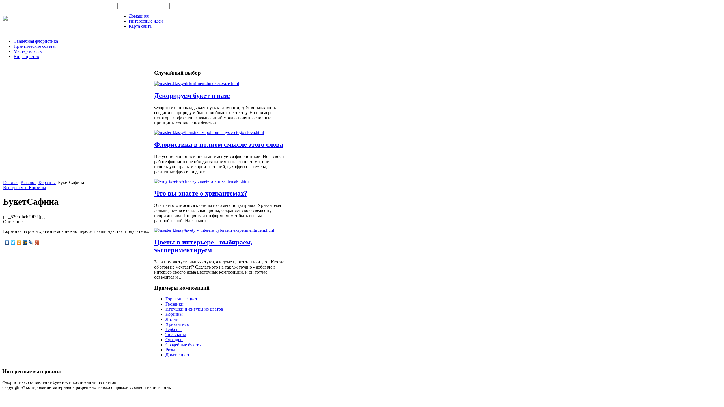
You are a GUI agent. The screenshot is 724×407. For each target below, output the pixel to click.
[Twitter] (13, 242)
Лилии (171, 319)
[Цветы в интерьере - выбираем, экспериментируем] (214, 230)
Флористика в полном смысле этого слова (218, 144)
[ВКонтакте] (7, 242)
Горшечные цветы (183, 298)
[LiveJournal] (31, 242)
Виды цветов (26, 56)
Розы (170, 349)
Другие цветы (179, 354)
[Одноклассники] (19, 242)
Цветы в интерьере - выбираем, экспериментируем (203, 246)
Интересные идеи (146, 21)
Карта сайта (140, 26)
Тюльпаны (175, 334)
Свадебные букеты (183, 344)
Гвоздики (174, 304)
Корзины (47, 182)
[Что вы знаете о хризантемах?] (202, 181)
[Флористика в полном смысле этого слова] (209, 132)
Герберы (173, 329)
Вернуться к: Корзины (24, 187)
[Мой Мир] (25, 242)
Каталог (28, 182)
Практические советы (35, 46)
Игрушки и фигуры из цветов (194, 309)
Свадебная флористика (36, 41)
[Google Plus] (37, 242)
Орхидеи (174, 339)
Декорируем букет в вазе (192, 95)
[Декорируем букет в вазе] (196, 83)
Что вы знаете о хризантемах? (200, 193)
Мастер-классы (28, 51)
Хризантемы (177, 324)
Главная (10, 182)
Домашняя (139, 16)
